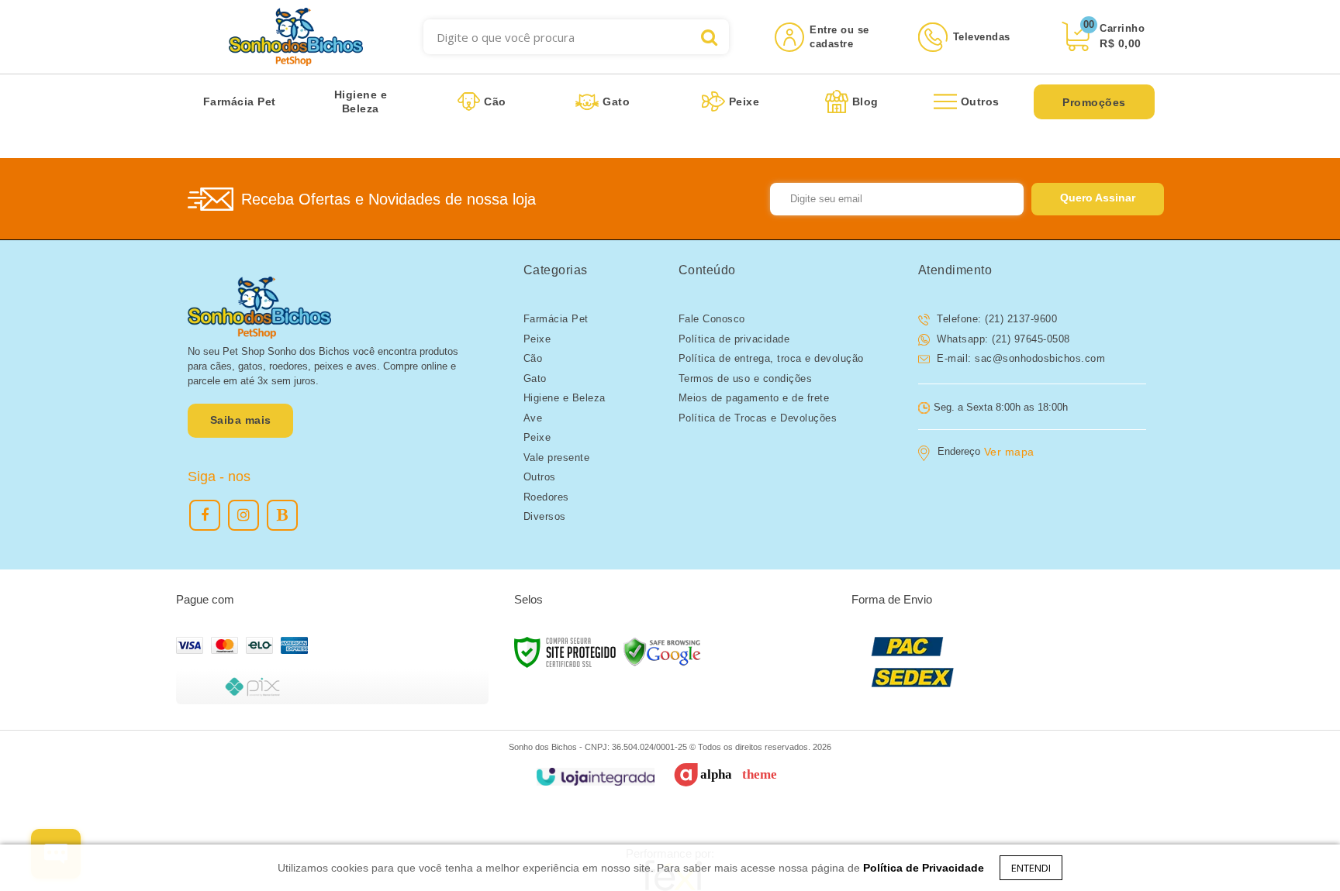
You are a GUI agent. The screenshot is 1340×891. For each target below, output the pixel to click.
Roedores (546, 497)
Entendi (1031, 868)
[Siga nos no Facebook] (204, 515)
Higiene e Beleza (564, 398)
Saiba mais (240, 420)
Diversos (544, 516)
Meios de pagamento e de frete (754, 398)
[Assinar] (1097, 199)
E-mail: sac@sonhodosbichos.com (1020, 358)
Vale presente (556, 457)
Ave (533, 418)
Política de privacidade (734, 339)
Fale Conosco (712, 319)
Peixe (537, 339)
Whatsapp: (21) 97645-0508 (1002, 339)
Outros (539, 477)
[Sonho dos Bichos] (295, 37)
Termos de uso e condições (746, 378)
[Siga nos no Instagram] (243, 515)
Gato (535, 378)
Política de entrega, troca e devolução (771, 358)
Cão (533, 358)
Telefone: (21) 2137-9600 (996, 319)
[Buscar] (709, 36)
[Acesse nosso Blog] (282, 515)
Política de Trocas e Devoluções (758, 418)
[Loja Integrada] (595, 777)
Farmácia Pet (556, 319)
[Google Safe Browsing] (662, 651)
